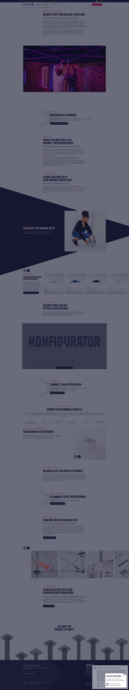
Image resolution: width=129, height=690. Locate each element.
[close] (123, 675)
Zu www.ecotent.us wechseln (115, 685)
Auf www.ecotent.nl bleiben (114, 683)
